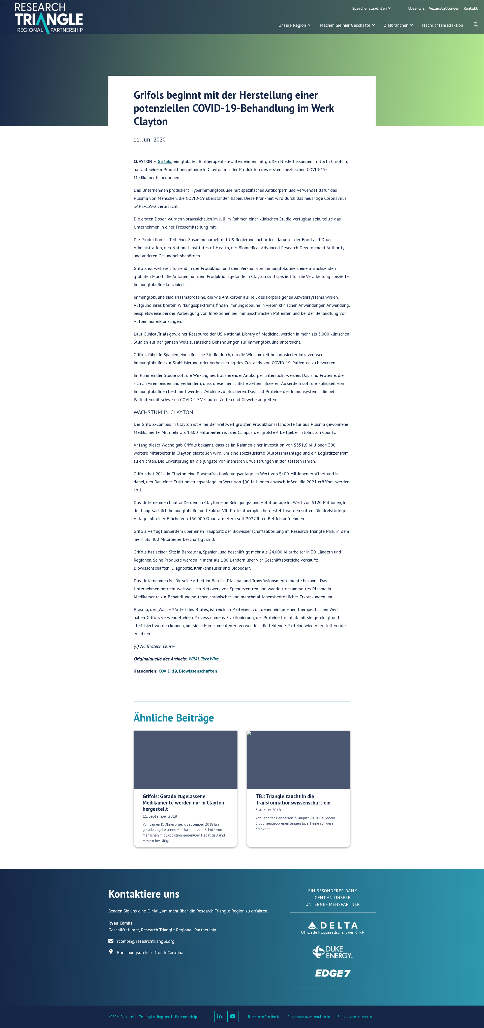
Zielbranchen (396, 25)
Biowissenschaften (198, 671)
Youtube (232, 1016)
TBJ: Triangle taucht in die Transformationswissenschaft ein (293, 799)
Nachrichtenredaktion (442, 25)
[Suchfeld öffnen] (475, 24)
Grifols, (165, 161)
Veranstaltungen (444, 8)
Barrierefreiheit (264, 1017)
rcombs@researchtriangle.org (145, 941)
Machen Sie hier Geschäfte (345, 25)
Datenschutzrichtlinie (309, 1017)
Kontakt (471, 8)
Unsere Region (292, 25)
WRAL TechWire (203, 659)
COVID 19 (168, 671)
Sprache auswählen (369, 8)
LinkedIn (219, 1016)
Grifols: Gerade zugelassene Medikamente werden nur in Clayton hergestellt (183, 803)
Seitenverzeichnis (355, 1017)
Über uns (416, 8)
